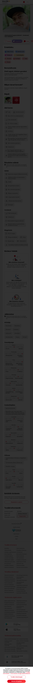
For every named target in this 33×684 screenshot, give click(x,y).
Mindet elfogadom (16, 681)
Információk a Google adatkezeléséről (20, 673)
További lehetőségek (16, 677)
